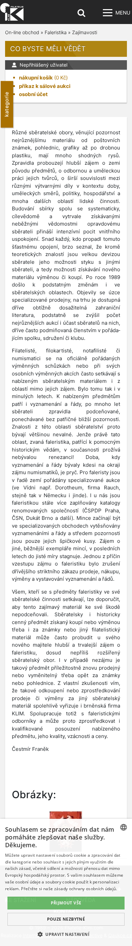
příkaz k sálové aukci (44, 86)
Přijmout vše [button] (66, 903)
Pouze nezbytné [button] (66, 919)
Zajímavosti (84, 32)
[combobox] (123, 827)
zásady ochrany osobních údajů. (85, 889)
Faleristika (56, 32)
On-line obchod (22, 32)
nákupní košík (36, 77)
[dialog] (66, 882)
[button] (66, 934)
